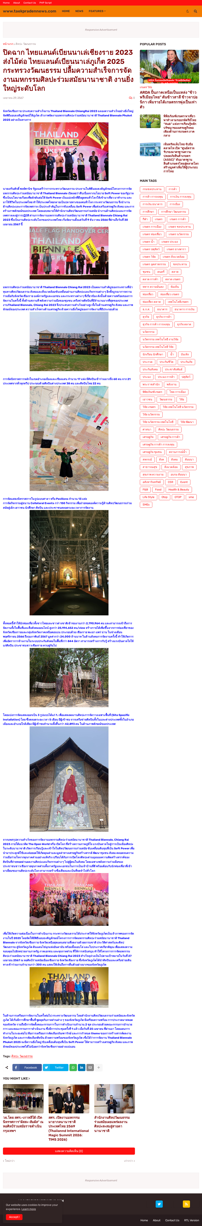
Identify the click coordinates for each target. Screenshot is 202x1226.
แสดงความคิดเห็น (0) (69, 1151)
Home (6, 2)
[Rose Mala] (150, 1204)
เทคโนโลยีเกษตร (178, 302)
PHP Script (45, 2)
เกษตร (159, 219)
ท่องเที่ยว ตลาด (152, 302)
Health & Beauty (178, 489)
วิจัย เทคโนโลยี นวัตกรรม (178, 407)
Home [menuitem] (66, 11)
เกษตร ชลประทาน (179, 226)
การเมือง (175, 204)
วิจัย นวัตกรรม (151, 414)
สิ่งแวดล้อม (171, 467)
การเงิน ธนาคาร (153, 204)
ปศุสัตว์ (186, 377)
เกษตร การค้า (178, 219)
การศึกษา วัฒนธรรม (173, 211)
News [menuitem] (79, 11)
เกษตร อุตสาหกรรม (154, 264)
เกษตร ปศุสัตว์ (151, 249)
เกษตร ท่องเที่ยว (152, 234)
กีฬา (145, 219)
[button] (187, 11)
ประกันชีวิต (166, 362)
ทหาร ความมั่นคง (153, 287)
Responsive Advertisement (101, 29)
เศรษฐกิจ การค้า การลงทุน (158, 444)
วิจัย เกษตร (149, 407)
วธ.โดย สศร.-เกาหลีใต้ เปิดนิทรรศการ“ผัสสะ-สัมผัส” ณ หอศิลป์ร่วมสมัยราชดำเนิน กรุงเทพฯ (23, 1124)
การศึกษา (148, 211)
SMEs (146, 504)
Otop (164, 497)
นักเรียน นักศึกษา (153, 354)
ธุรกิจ (146, 317)
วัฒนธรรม (165, 399)
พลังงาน (172, 384)
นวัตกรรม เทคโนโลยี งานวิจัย (160, 339)
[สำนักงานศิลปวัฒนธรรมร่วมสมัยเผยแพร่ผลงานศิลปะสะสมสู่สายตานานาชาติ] (114, 1098)
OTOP (178, 497)
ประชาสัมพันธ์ (173, 369)
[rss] (186, 1204)
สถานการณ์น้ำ (178, 452)
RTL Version (191, 1220)
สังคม (174, 459)
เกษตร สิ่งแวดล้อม (173, 256)
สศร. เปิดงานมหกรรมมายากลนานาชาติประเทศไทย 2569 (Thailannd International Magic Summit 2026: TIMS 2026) (69, 1128)
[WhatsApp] (73, 1067)
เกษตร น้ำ (148, 241)
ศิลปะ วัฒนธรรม (26, 44)
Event (184, 482)
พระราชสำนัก (151, 384)
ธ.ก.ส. (146, 309)
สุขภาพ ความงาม (153, 474)
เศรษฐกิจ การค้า (170, 437)
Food (158, 489)
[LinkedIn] (81, 1067)
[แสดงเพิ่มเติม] (98, 1067)
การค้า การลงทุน (153, 196)
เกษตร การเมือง (152, 226)
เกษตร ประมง (170, 241)
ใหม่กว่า (10, 1161)
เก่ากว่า (128, 1161)
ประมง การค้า (166, 377)
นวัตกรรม (148, 332)
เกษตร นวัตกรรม (179, 234)
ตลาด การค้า (150, 279)
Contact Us (29, 2)
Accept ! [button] (14, 1217)
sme (191, 497)
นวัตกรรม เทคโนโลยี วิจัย (158, 347)
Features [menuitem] (96, 11)
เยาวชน (147, 399)
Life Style (148, 497)
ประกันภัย (186, 362)
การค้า (173, 189)
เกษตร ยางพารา (176, 249)
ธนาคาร (162, 309)
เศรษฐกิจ (148, 437)
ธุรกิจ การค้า (163, 317)
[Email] (90, 1067)
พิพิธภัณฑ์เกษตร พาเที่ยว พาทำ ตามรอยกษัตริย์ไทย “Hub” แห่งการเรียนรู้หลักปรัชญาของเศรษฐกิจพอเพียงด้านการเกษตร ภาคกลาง (180, 125)
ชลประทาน (180, 264)
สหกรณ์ (147, 459)
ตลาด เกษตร (172, 279)
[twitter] (159, 1204)
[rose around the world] (168, 1204)
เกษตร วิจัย (149, 256)
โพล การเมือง (177, 392)
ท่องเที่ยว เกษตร (169, 294)
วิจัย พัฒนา (187, 422)
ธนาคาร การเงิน (185, 309)
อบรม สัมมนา (179, 474)
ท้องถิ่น (175, 287)
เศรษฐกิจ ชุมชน (152, 452)
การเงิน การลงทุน (180, 196)
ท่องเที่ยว (148, 294)
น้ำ (172, 354)
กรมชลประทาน (152, 189)
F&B (145, 489)
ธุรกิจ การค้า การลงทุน (156, 324)
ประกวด (147, 362)
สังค (161, 459)
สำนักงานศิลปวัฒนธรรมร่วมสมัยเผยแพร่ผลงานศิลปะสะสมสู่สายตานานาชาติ (112, 1124)
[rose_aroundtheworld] (177, 1204)
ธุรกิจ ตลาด (184, 324)
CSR (170, 482)
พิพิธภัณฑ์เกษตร (152, 392)
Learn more (29, 1209)
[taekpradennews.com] (195, 1204)
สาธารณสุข (150, 467)
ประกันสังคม (150, 369)
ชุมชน (146, 271)
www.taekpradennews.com (29, 11)
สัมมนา (189, 459)
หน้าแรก (8, 44)
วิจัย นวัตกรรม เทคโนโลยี (158, 422)
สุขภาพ (189, 467)
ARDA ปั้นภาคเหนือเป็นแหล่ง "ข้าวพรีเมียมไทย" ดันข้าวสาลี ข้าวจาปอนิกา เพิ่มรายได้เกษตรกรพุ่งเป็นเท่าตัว (168, 99)
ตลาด (175, 271)
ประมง (147, 377)
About (16, 2)
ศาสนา (147, 429)
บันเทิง (185, 354)
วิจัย (181, 399)
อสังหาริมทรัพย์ (152, 482)
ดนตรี (161, 271)
